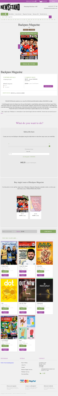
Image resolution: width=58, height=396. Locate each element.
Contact (23, 367)
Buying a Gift (36, 14)
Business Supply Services (26, 369)
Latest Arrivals (18, 14)
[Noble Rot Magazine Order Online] (44, 264)
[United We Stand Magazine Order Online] (27, 264)
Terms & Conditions (16, 393)
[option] (29, 47)
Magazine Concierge (27, 14)
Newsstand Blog (24, 374)
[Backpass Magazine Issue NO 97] (29, 47)
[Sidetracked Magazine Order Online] (44, 301)
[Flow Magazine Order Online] (27, 338)
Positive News (5, 266)
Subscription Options (5, 275)
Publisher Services (25, 371)
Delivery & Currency (30, 1)
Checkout (48, 231)
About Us (23, 365)
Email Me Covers (29, 64)
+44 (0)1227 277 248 (52, 6)
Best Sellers (11, 14)
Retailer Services (43, 14)
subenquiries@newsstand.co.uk (50, 8)
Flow (20, 340)
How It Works (24, 362)
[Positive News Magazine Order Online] (9, 264)
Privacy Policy (23, 393)
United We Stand (23, 266)
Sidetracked (40, 303)
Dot (2, 303)
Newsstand (10, 393)
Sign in (53, 1)
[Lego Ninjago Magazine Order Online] (9, 338)
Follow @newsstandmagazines (7, 362)
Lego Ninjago (5, 340)
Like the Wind (22, 303)
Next (19, 46)
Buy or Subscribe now (29, 33)
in (26, 29)
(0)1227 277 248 (44, 370)
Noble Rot (39, 266)
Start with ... (28, 151)
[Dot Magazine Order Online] (9, 301)
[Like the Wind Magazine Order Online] (27, 301)
